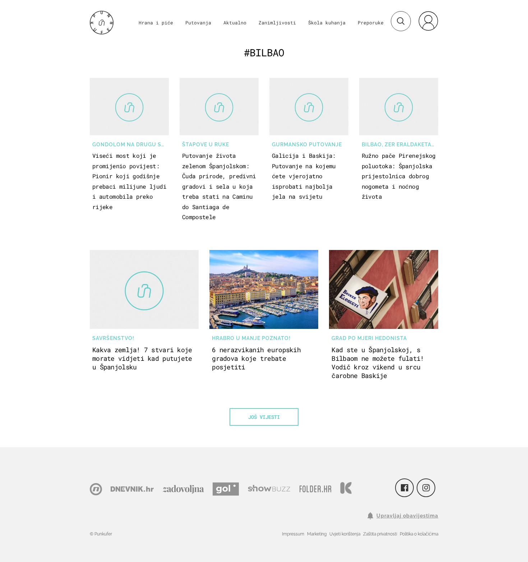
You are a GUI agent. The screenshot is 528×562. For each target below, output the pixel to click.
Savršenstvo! (113, 338)
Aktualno (234, 22)
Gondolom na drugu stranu (130, 144)
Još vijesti (264, 417)
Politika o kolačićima (419, 534)
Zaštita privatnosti (380, 534)
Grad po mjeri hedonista (369, 338)
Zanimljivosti (277, 22)
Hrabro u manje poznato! (251, 338)
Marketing (316, 534)
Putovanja (198, 22)
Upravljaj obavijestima (407, 516)
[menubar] (428, 21)
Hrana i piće (156, 22)
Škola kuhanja (327, 22)
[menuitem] (428, 21)
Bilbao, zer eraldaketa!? (399, 144)
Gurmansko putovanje (307, 144)
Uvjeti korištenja (344, 534)
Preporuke (371, 22)
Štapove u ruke (205, 144)
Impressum (293, 534)
